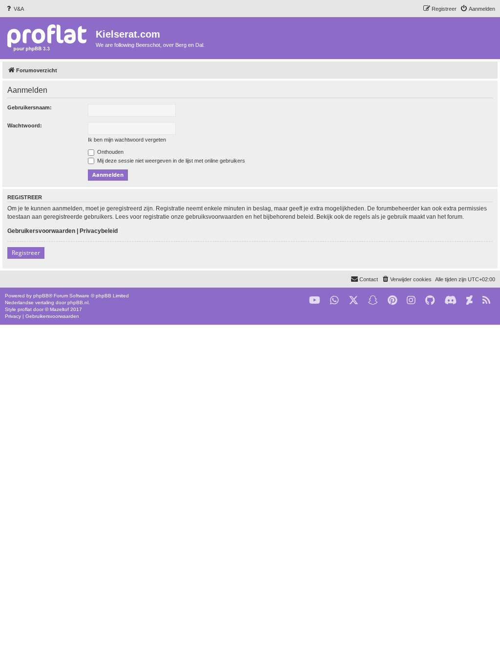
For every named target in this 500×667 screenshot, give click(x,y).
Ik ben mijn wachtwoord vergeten (127, 140)
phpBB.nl (77, 302)
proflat (25, 309)
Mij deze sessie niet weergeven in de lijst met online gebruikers (170, 161)
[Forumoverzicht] (49, 37)
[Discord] (450, 300)
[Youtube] (315, 300)
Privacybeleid (99, 231)
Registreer (26, 253)
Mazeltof (59, 309)
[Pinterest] (392, 300)
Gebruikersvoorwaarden (41, 231)
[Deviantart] (469, 300)
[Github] (430, 300)
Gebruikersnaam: (29, 107)
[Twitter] (353, 300)
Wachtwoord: (24, 125)
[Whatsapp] (334, 300)
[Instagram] (411, 300)
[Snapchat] (373, 300)
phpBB (41, 295)
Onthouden (110, 152)
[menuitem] (14, 9)
